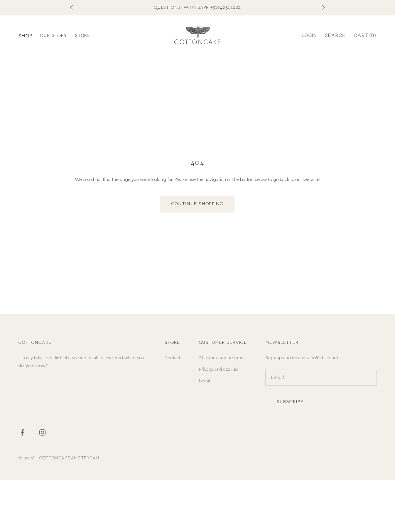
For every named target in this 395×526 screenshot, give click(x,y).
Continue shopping (197, 204)
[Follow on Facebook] (22, 432)
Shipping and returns (221, 358)
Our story (53, 36)
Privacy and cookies (218, 369)
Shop (25, 36)
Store (82, 36)
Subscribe (290, 402)
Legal (204, 381)
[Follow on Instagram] (42, 432)
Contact (173, 358)
